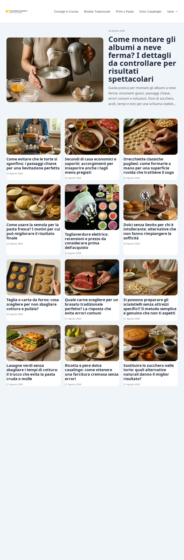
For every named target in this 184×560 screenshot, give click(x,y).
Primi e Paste (125, 11)
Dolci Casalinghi (150, 11)
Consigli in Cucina (66, 11)
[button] (176, 11)
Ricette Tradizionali (97, 11)
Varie (170, 11)
